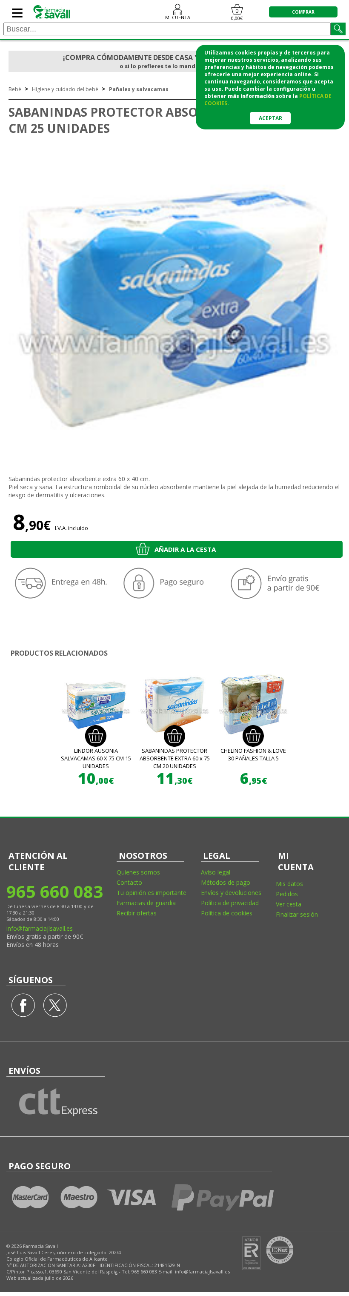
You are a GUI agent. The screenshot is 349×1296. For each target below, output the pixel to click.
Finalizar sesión (297, 914)
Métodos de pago (225, 882)
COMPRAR (303, 12)
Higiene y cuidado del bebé (65, 89)
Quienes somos (138, 872)
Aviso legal (215, 872)
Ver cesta (288, 904)
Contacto (129, 882)
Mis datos (289, 884)
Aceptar (270, 118)
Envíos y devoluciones (231, 893)
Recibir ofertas (137, 913)
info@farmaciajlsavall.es (39, 928)
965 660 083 (54, 891)
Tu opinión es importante (151, 893)
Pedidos (287, 894)
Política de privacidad (230, 903)
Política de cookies (226, 913)
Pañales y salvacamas (139, 89)
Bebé (15, 89)
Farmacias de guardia (146, 903)
